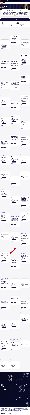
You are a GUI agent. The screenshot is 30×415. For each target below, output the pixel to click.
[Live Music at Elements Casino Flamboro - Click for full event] (24, 334)
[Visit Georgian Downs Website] (20, 402)
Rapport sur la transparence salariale (4, 384)
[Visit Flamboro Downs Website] (17, 402)
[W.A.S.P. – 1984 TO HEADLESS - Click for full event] (11, 112)
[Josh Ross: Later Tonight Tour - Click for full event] (21, 209)
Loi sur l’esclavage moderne (3, 382)
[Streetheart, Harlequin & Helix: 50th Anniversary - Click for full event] (14, 212)
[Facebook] (1, 389)
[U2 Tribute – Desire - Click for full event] (2, 229)
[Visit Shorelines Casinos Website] (20, 389)
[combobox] (7, 25)
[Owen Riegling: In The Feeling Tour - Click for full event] (2, 210)
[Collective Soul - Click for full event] (2, 153)
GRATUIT (27, 25)
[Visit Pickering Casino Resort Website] (20, 377)
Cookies (9, 377)
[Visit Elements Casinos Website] (17, 389)
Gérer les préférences (8, 413)
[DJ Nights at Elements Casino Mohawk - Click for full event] (4, 355)
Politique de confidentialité (10, 376)
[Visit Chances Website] (24, 402)
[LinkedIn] (5, 389)
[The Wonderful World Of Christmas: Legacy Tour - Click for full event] (5, 314)
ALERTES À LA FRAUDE (11, 387)
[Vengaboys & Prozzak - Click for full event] (12, 152)
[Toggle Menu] (29, 3)
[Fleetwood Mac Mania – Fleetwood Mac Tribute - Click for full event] (25, 273)
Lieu (15, 19)
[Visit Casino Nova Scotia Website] (27, 389)
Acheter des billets (14, 42)
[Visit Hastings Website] (27, 402)
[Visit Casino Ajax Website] (27, 377)
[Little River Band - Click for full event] (12, 292)
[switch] (19, 25)
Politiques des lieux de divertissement (11, 383)
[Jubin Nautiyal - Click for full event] (5, 294)
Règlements (17, 19)
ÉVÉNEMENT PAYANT (22, 25)
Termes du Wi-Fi (10, 379)
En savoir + (12, 349)
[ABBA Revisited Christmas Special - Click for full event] (25, 294)
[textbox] (7, 25)
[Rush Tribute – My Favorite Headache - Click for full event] (25, 115)
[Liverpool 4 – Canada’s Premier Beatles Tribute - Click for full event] (15, 170)
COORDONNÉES (10, 386)
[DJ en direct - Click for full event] (15, 335)
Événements (12, 19)
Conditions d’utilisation (10, 381)
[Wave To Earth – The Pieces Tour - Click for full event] (2, 93)
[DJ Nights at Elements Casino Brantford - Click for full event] (14, 355)
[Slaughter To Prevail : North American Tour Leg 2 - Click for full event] (23, 230)
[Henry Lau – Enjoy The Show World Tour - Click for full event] (12, 229)
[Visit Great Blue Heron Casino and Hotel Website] (24, 377)
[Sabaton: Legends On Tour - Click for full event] (21, 92)
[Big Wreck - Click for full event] (2, 187)
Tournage (2, 386)
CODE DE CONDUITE (10, 378)
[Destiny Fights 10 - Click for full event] (15, 95)
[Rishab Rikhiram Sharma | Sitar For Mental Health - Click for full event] (15, 253)
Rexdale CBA (2, 385)
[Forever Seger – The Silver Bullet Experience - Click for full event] (15, 190)
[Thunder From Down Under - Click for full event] (2, 113)
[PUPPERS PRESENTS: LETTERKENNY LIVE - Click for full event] (15, 314)
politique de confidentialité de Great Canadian (19, 410)
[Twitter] (2, 389)
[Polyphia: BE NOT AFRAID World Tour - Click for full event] (21, 311)
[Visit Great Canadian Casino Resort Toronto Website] (17, 377)
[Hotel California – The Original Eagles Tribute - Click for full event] (22, 251)
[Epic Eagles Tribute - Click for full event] (25, 34)
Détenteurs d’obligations (3, 379)
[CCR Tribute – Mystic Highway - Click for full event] (22, 168)
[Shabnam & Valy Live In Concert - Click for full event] (5, 34)
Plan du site (9, 388)
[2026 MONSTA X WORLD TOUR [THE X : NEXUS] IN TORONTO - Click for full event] (12, 132)
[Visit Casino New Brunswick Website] (24, 389)
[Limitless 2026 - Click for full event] (21, 72)
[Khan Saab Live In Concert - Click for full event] (15, 54)
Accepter (3, 413)
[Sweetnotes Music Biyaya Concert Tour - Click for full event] (5, 54)
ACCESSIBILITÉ (10, 382)
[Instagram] (4, 389)
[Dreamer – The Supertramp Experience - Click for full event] (5, 274)
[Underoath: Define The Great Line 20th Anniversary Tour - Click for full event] (15, 273)
